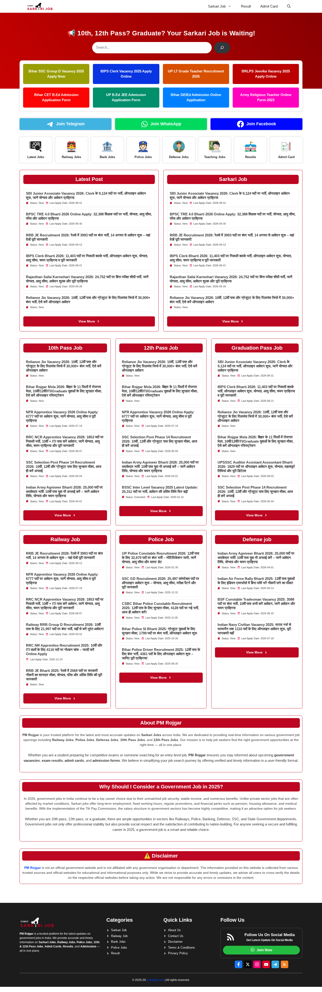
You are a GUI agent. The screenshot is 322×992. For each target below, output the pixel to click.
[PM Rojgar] (40, 6)
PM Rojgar (32, 868)
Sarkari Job (217, 6)
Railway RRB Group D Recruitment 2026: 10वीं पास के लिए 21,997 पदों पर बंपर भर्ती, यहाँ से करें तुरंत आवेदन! (65, 627)
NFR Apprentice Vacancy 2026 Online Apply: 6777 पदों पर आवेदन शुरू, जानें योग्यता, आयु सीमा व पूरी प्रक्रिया (62, 416)
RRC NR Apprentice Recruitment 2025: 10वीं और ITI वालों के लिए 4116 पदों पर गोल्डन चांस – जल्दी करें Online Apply (64, 649)
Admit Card (269, 6)
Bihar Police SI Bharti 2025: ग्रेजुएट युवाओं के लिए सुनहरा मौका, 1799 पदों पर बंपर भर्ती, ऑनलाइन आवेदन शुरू (159, 631)
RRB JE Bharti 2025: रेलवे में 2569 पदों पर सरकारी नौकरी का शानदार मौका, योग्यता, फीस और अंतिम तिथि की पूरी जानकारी (64, 675)
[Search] (222, 47)
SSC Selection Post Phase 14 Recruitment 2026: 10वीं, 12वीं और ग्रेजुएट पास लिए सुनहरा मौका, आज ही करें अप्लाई (63, 466)
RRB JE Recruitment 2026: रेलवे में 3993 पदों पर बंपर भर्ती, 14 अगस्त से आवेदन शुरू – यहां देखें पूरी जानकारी (64, 555)
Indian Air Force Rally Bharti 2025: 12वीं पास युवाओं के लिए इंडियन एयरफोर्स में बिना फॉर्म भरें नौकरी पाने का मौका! (256, 581)
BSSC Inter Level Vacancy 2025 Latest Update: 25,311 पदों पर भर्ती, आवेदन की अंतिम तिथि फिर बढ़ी (160, 489)
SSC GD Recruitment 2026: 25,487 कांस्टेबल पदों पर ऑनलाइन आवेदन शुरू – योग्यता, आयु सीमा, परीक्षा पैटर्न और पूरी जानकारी (160, 583)
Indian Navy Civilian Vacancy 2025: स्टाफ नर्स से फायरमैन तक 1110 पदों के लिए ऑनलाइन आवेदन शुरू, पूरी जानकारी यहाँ (254, 629)
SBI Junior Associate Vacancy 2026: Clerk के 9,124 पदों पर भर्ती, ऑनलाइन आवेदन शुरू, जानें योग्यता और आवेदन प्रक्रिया (255, 366)
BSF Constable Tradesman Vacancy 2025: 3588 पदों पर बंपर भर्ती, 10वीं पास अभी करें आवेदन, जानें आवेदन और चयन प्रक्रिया (256, 603)
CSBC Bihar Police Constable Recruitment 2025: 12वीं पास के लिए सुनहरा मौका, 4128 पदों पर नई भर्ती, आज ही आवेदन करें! (160, 608)
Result (246, 6)
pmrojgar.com (155, 980)
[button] (288, 6)
